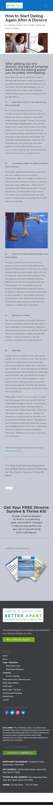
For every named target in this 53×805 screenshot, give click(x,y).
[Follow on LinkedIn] (23, 712)
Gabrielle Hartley (15, 25)
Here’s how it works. (14, 451)
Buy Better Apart (18, 639)
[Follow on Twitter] (12, 712)
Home (5, 656)
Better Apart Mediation (15, 669)
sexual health (15, 378)
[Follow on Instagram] (17, 712)
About (5, 659)
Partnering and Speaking (12, 693)
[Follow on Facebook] (7, 712)
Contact (6, 700)
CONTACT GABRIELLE (20, 753)
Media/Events (8, 696)
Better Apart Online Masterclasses (16, 679)
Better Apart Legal (13, 666)
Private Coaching (12, 676)
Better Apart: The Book (12, 690)
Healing (16, 28)
